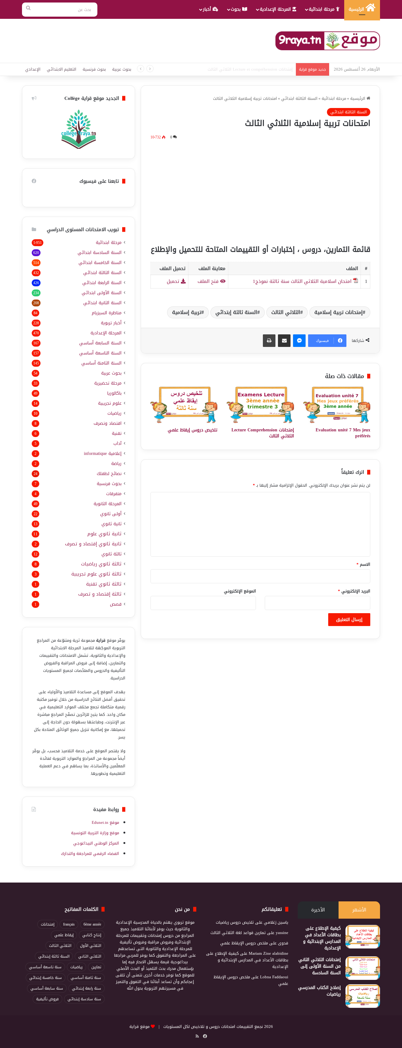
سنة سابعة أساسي (46, 988)
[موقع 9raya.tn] (327, 40)
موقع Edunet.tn (105, 822)
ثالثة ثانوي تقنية (104, 584)
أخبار (208, 9)
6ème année (92, 924)
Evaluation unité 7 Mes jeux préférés (343, 433)
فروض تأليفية (47, 999)
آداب (117, 443)
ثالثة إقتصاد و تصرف (100, 594)
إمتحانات (47, 924)
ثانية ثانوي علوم (104, 534)
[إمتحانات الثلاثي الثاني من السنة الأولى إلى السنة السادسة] (362, 968)
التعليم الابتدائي (61, 69)
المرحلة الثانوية (108, 503)
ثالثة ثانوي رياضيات (101, 564)
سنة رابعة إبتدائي (86, 988)
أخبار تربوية (111, 323)
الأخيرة (318, 909)
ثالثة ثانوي (111, 554)
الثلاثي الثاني (89, 956)
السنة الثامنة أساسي (101, 363)
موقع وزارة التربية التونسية (95, 833)
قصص (116, 604)
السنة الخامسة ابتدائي (100, 262)
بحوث (236, 9)
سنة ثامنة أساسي (86, 977)
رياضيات (114, 413)
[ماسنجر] (299, 340)
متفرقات (114, 493)
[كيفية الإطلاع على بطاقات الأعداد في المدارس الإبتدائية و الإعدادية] (362, 936)
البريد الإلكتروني (354, 591)
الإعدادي (33, 69)
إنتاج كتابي (91, 935)
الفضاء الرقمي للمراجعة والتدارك (90, 853)
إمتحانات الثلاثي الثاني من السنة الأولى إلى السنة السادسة (319, 966)
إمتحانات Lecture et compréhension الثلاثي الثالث (250, 69)
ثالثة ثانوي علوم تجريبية (96, 574)
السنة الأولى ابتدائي (102, 292)
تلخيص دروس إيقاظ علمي (192, 430)
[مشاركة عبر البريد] (284, 340)
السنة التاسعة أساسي (100, 353)
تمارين (96, 967)
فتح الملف (209, 281)
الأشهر (359, 909)
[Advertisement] (260, 191)
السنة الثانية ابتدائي (102, 303)
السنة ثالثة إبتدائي (236, 312)
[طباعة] (269, 340)
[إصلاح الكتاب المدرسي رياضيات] (362, 996)
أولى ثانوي (111, 513)
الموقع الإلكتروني (240, 591)
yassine (282, 933)
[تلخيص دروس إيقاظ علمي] (183, 405)
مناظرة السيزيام (107, 313)
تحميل (174, 281)
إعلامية (103, 453)
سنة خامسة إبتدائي (45, 977)
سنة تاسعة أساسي (45, 967)
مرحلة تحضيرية (108, 383)
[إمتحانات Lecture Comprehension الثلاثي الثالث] (260, 405)
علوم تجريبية (110, 403)
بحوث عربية (121, 69)
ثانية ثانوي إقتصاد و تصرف (93, 544)
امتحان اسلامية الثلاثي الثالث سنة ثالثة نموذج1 (302, 281)
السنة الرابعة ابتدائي (102, 282)
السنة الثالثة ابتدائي (299, 98)
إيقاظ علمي (63, 935)
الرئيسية (357, 9)
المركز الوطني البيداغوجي (96, 843)
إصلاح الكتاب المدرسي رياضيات (319, 990)
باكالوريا (114, 393)
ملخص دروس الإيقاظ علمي (244, 943)
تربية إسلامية (186, 312)
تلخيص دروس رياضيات (235, 922)
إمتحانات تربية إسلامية (338, 312)
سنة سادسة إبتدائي (84, 999)
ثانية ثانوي (111, 524)
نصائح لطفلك (109, 473)
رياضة (116, 463)
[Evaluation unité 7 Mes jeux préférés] (336, 405)
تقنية (117, 433)
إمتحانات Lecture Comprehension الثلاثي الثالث (262, 433)
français (69, 924)
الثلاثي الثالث (285, 312)
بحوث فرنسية (94, 69)
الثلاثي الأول (90, 945)
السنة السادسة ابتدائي (100, 252)
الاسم (363, 564)
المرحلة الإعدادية (276, 9)
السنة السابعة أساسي (100, 343)
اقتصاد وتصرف (108, 423)
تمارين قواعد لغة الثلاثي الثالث (238, 933)
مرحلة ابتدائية (322, 9)
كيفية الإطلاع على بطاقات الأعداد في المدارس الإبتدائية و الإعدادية (322, 938)
